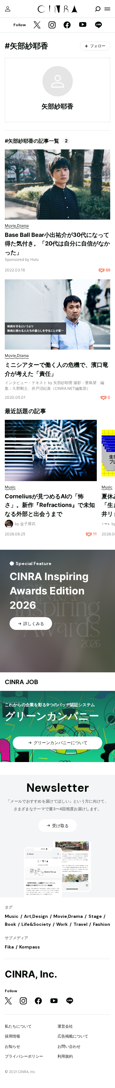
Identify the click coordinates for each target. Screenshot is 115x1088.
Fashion (101, 924)
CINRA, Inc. (31, 974)
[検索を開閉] (98, 9)
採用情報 (12, 1036)
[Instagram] (52, 25)
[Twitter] (37, 25)
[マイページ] (7, 9)
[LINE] (98, 25)
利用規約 (65, 1056)
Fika (9, 947)
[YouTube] (83, 25)
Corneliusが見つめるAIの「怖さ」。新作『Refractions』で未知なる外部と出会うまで (50, 505)
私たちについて (18, 1026)
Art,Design (36, 916)
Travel (80, 924)
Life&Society (36, 924)
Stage (95, 916)
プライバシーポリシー (24, 1056)
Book (10, 924)
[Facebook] (67, 25)
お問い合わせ (68, 1046)
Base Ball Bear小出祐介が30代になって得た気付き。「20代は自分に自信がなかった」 (57, 243)
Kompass (29, 947)
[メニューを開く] (107, 9)
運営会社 (65, 1026)
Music (12, 916)
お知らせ (12, 1046)
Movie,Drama (68, 916)
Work (62, 924)
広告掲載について (72, 1036)
